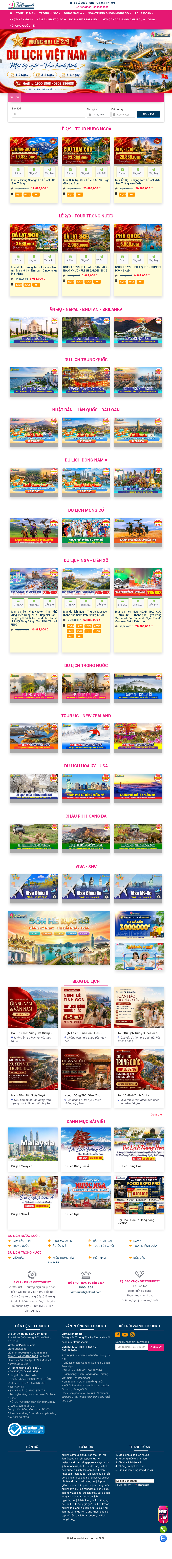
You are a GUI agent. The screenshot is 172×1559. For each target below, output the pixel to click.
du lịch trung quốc (99, 1485)
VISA (151, 19)
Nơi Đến (17, 108)
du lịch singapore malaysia (89, 1462)
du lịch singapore (81, 1458)
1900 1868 (86, 1287)
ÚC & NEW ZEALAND (83, 19)
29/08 (18, 284)
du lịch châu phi (77, 1485)
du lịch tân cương (86, 1515)
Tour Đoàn (143, 13)
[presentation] (13, 157)
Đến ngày (117, 109)
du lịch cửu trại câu (92, 1507)
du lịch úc (99, 1488)
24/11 (88, 631)
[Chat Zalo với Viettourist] (163, 1538)
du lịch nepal (73, 1477)
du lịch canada (83, 1488)
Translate (143, 1484)
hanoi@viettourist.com (75, 1342)
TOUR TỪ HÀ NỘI (103, 1245)
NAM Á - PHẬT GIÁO (49, 19)
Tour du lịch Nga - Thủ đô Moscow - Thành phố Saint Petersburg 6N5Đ (86, 613)
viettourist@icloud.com (86, 1292)
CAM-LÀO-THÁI (21, 1241)
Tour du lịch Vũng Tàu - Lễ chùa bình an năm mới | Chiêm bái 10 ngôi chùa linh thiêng (34, 270)
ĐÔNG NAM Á (73, 13)
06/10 (97, 626)
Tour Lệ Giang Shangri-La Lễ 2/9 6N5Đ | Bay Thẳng (34, 181)
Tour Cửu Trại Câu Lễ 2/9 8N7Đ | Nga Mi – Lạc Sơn (86, 181)
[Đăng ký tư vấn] (163, 1514)
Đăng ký (156, 1347)
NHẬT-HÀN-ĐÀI (20, 19)
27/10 (70, 631)
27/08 (18, 194)
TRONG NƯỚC (48, 13)
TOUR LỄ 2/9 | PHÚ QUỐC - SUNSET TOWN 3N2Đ (138, 268)
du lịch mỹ (68, 1488)
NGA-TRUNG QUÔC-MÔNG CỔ (108, 13)
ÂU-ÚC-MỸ (59, 1245)
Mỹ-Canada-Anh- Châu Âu (123, 19)
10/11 (79, 631)
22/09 (88, 626)
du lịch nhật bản (88, 1466)
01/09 (27, 194)
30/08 (71, 194)
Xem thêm (157, 1114)
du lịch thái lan (92, 1454)
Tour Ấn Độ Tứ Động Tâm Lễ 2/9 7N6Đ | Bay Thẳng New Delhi (138, 181)
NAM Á (137, 1241)
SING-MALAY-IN (62, 1241)
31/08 (131, 281)
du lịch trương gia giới (79, 1504)
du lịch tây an (101, 1504)
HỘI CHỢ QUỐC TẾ (22, 25)
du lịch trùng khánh (88, 1511)
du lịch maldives (80, 1481)
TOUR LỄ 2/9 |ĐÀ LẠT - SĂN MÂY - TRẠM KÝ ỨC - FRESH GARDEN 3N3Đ (86, 268)
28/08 (71, 281)
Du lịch (14, 97)
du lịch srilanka (91, 1477)
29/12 (70, 636)
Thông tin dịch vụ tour (131, 1466)
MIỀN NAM (99, 1257)
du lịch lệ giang (71, 1507)
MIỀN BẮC (18, 1257)
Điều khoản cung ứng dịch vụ (135, 1470)
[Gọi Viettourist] (163, 1529)
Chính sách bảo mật (130, 1462)
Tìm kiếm (148, 114)
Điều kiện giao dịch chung (133, 1454)
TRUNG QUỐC (20, 1245)
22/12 (97, 631)
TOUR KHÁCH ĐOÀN (145, 1245)
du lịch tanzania (79, 1496)
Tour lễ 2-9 (24, 13)
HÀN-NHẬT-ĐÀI (102, 1241)
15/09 (79, 626)
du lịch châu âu (92, 1492)
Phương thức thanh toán (132, 1458)
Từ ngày (92, 109)
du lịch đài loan (83, 1470)
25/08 (71, 626)
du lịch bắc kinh (81, 1500)
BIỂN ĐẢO (139, 1257)
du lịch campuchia (72, 1454)
